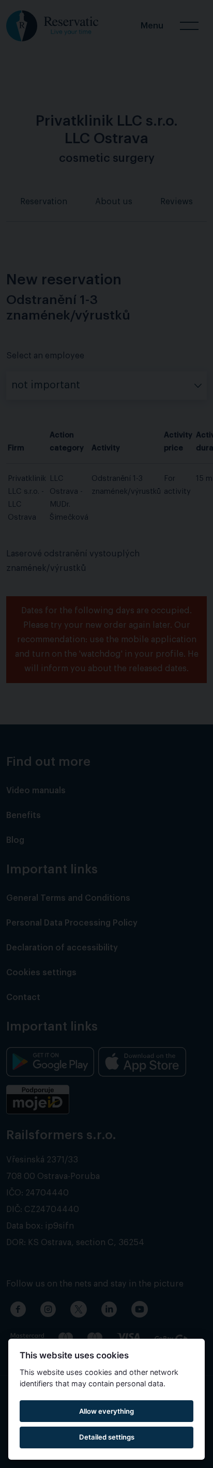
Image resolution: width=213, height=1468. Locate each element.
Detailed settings (106, 1437)
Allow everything (106, 1411)
